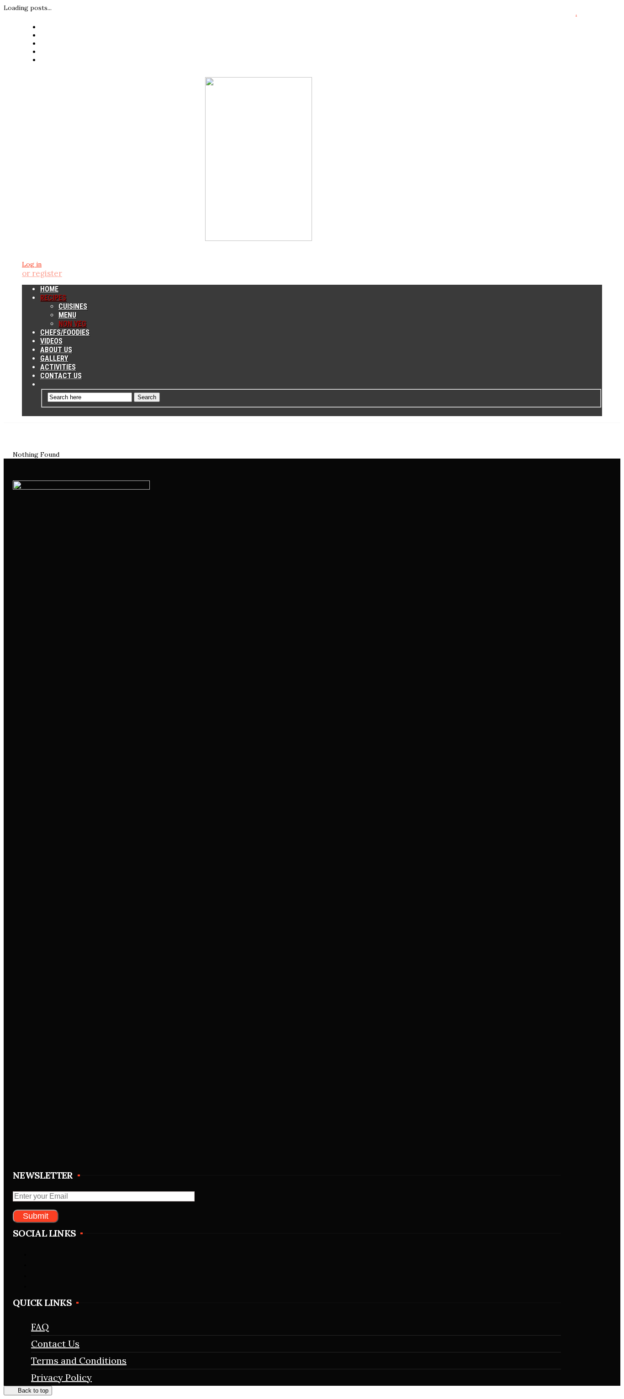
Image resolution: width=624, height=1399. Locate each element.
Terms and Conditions (79, 1360)
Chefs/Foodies (65, 332)
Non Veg (72, 323)
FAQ (40, 1326)
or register (42, 273)
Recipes (53, 297)
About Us (56, 349)
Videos (51, 341)
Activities (58, 367)
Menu (67, 315)
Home (49, 289)
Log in (32, 264)
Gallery (54, 358)
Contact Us (61, 375)
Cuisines (72, 306)
